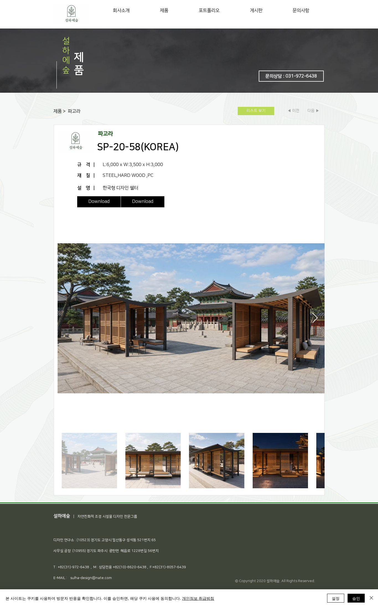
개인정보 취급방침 (198, 598)
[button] (291, 76)
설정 (336, 598)
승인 (356, 598)
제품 (58, 111)
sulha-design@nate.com (91, 578)
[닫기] (371, 598)
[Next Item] (315, 318)
